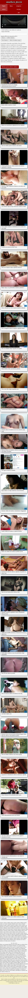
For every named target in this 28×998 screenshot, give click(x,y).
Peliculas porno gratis (13, 944)
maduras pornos (15, 931)
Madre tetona (10, 965)
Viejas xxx (17, 958)
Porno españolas (16, 963)
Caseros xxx (5, 949)
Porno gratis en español (15, 947)
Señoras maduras (6, 947)
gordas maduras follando (18, 922)
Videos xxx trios (6, 953)
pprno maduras (10, 938)
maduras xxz (4, 934)
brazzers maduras (3, 922)
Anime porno (21, 967)
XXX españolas (9, 954)
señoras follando (10, 939)
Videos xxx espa (20, 961)
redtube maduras (16, 938)
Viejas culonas (8, 952)
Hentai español (10, 969)
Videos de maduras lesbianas (12, 962)
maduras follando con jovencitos (14, 928)
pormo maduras (18, 937)
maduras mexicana (13, 929)
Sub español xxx (6, 956)
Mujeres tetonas (16, 949)
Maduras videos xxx (14, 2)
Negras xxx (17, 967)
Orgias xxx (23, 960)
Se (18, 965)
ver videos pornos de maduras (9, 941)
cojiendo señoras (10, 922)
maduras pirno (24, 930)
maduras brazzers (3, 925)
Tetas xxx (15, 969)
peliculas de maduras (22, 935)
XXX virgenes (5, 948)
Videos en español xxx (21, 969)
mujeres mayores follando (13, 935)
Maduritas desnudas (24, 963)
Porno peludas (12, 958)
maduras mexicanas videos (23, 929)
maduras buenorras (11, 925)
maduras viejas (20, 933)
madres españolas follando (10, 924)
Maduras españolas (21, 970)
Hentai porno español (15, 966)
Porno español (11, 967)
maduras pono (3, 931)
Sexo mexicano (22, 953)
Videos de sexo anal (13, 957)
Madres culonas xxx (21, 962)
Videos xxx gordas (19, 956)
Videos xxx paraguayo (4, 944)
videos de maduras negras (15, 40)
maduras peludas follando (16, 930)
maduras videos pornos (4, 933)
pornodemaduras (24, 937)
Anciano (3, 37)
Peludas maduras (7, 966)
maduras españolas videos (22, 926)
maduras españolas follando (11, 926)
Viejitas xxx (15, 965)
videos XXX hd (10, 963)
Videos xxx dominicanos (22, 951)
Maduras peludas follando (5, 960)
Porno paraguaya (14, 952)
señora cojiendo (23, 938)
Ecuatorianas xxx (3, 954)
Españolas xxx (12, 956)
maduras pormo (9, 931)
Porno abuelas (2, 952)
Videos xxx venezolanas (8, 945)
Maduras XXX (14, 970)
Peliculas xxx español (17, 945)
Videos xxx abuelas (21, 944)
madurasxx (13, 934)
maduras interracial (6, 929)
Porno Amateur (5, 40)
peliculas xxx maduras (4, 937)
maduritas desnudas (20, 934)
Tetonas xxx (7, 971)
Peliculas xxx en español (14, 953)
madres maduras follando (20, 924)
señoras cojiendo (3, 939)
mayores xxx (5, 935)
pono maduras (11, 937)
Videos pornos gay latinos (15, 960)
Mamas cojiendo (14, 951)
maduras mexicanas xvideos (5, 930)
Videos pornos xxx (3, 970)
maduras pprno (22, 931)
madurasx (9, 934)
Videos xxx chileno (22, 958)
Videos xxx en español (16, 954)
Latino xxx (22, 947)
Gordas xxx (10, 949)
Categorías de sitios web (18, 9)
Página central (3, 7)
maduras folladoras (3, 928)
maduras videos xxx (13, 933)
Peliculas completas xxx (12, 961)
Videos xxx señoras (4, 963)
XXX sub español (8, 951)
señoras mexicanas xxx (17, 939)
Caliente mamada (10, 37)
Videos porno (21, 966)
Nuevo (11, 6)
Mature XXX (7, 957)
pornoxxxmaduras (3, 938)
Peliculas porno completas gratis (14, 948)
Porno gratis (21, 949)
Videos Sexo (20, 957)
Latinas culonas (5, 967)
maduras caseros (18, 925)
